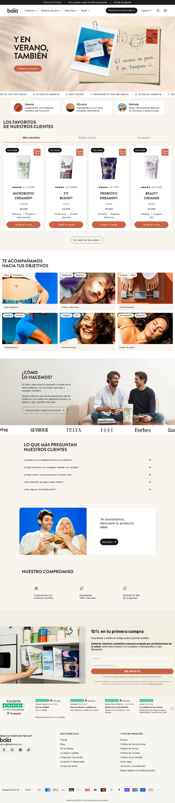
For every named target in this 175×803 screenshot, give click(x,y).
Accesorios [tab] (143, 137)
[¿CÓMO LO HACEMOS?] (87, 392)
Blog (62, 744)
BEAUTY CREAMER (151, 195)
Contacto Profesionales (72, 761)
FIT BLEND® (66, 195)
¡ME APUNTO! (132, 671)
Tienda (63, 739)
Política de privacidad (131, 757)
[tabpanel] (87, 194)
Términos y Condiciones (132, 766)
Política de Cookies (130, 753)
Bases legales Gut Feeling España (137, 770)
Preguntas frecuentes (71, 757)
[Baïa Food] (12, 10)
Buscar (124, 739)
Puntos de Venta (68, 766)
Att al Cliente (66, 748)
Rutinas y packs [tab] (87, 137)
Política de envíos (129, 748)
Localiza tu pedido (69, 753)
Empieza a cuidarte (28, 68)
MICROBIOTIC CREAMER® (23, 195)
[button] (165, 10)
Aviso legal (125, 761)
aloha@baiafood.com (11, 744)
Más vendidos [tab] (31, 137)
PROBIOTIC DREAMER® (109, 195)
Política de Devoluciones (133, 744)
